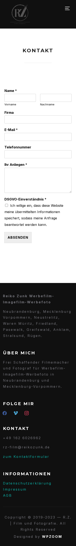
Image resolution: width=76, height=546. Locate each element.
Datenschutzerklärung (27, 483)
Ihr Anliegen (15, 164)
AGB (7, 495)
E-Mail (11, 130)
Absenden (18, 237)
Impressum (15, 489)
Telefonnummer (17, 147)
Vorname (10, 104)
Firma (9, 112)
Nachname (47, 104)
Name (10, 91)
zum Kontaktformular (26, 456)
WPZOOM (52, 536)
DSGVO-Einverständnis (25, 199)
